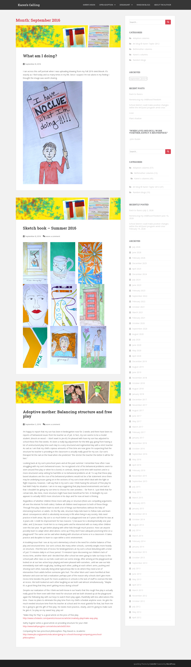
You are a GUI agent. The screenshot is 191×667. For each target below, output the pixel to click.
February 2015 (138, 503)
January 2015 (138, 508)
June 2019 (136, 372)
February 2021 (138, 317)
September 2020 (139, 328)
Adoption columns (141, 38)
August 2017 (138, 410)
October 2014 (138, 519)
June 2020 (136, 345)
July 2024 (136, 279)
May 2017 (136, 421)
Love (131, 113)
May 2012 (136, 612)
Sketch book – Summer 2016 (49, 228)
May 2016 (136, 459)
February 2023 (138, 290)
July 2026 (136, 247)
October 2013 (138, 557)
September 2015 (139, 481)
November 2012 (139, 595)
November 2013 (139, 552)
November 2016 (139, 443)
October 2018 (138, 383)
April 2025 (136, 268)
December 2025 (139, 263)
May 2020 (136, 350)
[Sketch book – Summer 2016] (68, 209)
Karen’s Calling (29, 5)
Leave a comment (52, 236)
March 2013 (137, 590)
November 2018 (139, 377)
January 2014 (138, 546)
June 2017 (136, 416)
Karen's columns (140, 54)
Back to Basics (136, 94)
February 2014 (138, 541)
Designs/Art (125, 5)
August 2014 (138, 525)
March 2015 (137, 497)
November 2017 (139, 405)
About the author (162, 5)
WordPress (170, 664)
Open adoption (106, 5)
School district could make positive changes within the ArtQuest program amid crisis (149, 106)
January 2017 (138, 437)
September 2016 (139, 454)
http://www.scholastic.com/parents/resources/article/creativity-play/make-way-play (60, 618)
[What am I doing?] (68, 36)
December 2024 (139, 274)
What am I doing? (40, 55)
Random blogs (143, 5)
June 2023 (136, 285)
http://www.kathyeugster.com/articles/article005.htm (46, 626)
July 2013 (136, 568)
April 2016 (136, 465)
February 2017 (138, 432)
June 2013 (136, 574)
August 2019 (138, 366)
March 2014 (137, 535)
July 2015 (136, 486)
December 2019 (139, 361)
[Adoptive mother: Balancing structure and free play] (68, 392)
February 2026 (138, 258)
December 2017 (139, 399)
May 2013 (136, 579)
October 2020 (138, 323)
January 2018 (138, 394)
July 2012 (136, 606)
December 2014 (139, 514)
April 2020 (136, 356)
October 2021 (138, 307)
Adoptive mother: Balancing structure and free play (67, 414)
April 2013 (136, 584)
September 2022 (139, 296)
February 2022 (138, 301)
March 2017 (137, 426)
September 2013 (139, 563)
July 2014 (136, 530)
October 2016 (138, 448)
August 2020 (138, 334)
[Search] (168, 22)
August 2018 (138, 388)
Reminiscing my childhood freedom (145, 99)
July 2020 (136, 339)
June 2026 (136, 252)
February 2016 (138, 470)
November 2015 (139, 475)
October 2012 (138, 601)
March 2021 (137, 312)
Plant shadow (135, 118)
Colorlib (153, 664)
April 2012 (136, 617)
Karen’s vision (89, 5)
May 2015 (136, 492)
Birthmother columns (142, 49)
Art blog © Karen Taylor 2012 (146, 43)
